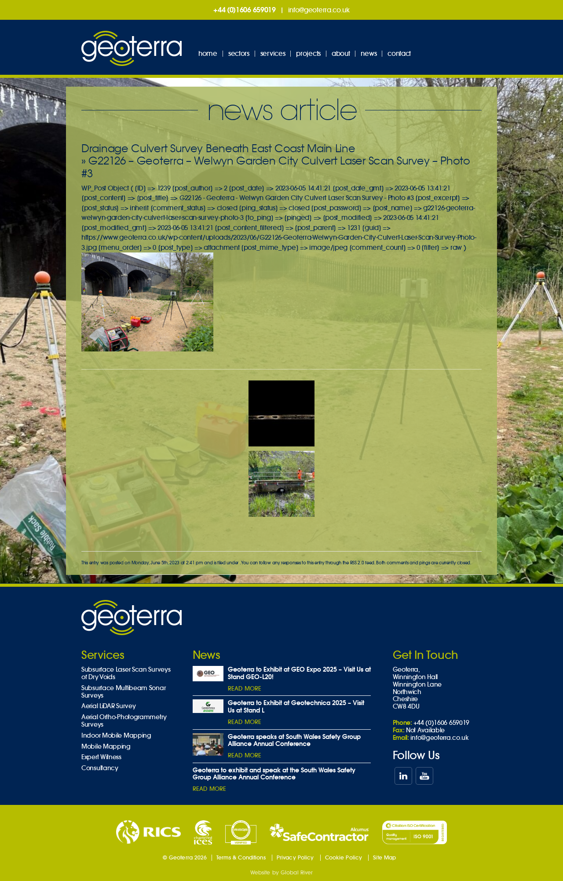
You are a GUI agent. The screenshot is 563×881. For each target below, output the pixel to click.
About (341, 53)
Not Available (425, 730)
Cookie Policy (343, 857)
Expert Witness (101, 757)
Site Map (384, 857)
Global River (297, 872)
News (369, 53)
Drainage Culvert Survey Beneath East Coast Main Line (218, 148)
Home (207, 53)
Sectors (238, 53)
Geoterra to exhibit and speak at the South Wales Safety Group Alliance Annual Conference (274, 774)
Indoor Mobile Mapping (116, 735)
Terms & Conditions (241, 857)
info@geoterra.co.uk (319, 10)
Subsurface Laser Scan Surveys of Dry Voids (125, 673)
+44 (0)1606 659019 (244, 9)
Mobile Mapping (106, 746)
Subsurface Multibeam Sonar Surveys (123, 691)
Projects (308, 53)
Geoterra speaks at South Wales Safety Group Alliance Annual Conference (294, 740)
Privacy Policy (295, 857)
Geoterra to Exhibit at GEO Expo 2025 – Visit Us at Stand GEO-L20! (299, 673)
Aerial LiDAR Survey (108, 706)
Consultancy (99, 768)
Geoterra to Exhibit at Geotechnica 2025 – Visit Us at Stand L (296, 706)
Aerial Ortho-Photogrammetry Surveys (124, 720)
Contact (399, 53)
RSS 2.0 (357, 563)
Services (272, 53)
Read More (244, 688)
